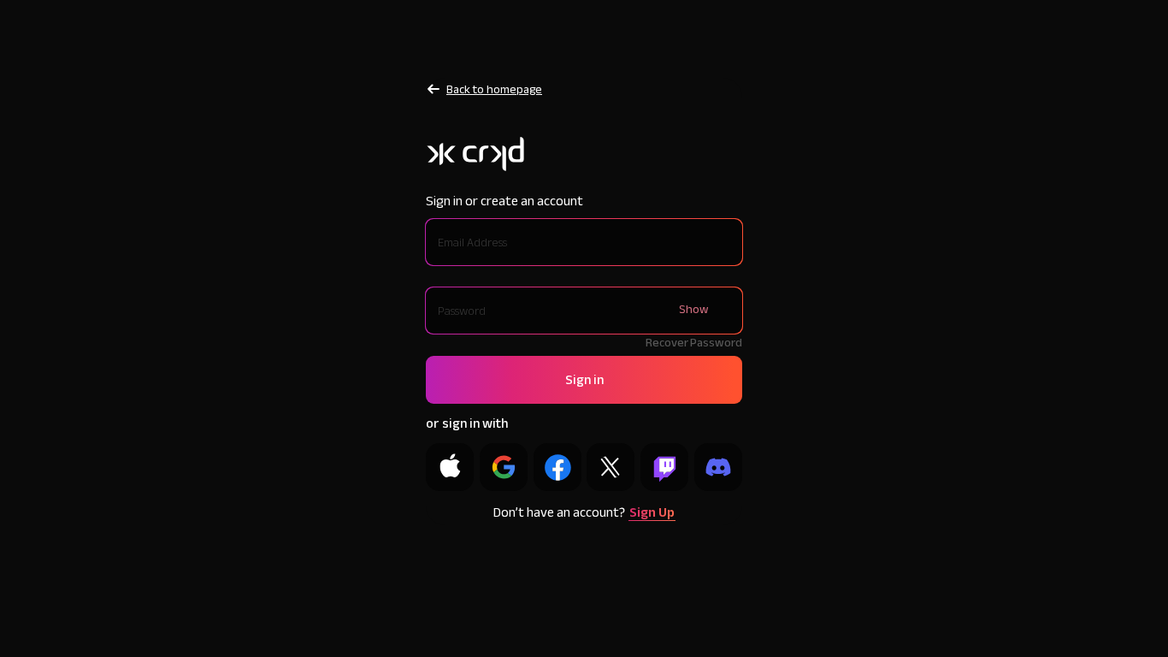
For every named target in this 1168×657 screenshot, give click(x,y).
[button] (584, 380)
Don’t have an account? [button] (584, 512)
